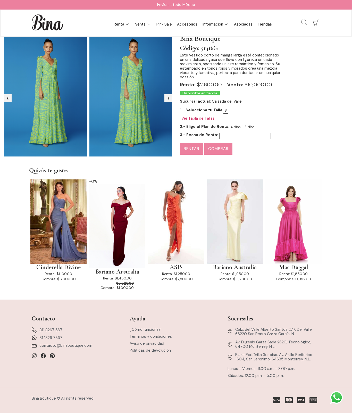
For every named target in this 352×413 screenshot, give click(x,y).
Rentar (191, 148)
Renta (119, 24)
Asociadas (243, 24)
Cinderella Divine (58, 267)
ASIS (176, 267)
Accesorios (187, 24)
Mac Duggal (293, 267)
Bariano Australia (117, 271)
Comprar (218, 148)
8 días (250, 127)
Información (213, 24)
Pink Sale (164, 24)
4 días (236, 127)
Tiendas (265, 24)
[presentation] (8, 98)
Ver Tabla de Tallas (198, 118)
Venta (140, 24)
